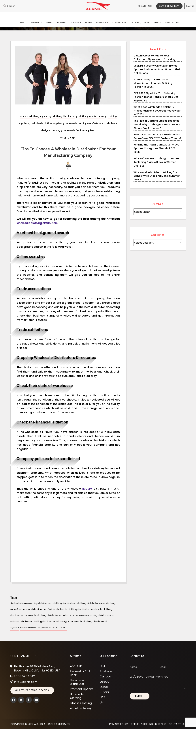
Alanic (38, 724)
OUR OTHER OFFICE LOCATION (32, 690)
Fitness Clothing (81, 703)
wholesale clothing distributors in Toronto (43, 627)
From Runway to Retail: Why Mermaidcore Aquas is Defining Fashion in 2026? (153, 83)
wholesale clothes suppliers (47, 123)
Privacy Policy (118, 724)
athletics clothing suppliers (34, 116)
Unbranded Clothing (77, 696)
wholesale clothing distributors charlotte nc (50, 615)
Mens (49, 22)
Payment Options (82, 689)
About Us (76, 666)
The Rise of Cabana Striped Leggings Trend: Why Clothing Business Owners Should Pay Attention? (157, 124)
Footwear (102, 22)
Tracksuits (35, 22)
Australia (106, 671)
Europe (104, 682)
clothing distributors (64, 116)
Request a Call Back (80, 673)
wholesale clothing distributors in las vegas (45, 621)
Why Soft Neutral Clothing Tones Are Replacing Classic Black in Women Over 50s (156, 162)
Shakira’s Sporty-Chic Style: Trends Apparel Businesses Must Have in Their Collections (157, 69)
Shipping (160, 724)
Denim (88, 22)
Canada (105, 676)
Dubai (104, 687)
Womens (61, 22)
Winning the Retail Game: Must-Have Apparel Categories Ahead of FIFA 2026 (156, 148)
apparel (87, 488)
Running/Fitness (140, 22)
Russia (104, 692)
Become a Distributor (77, 682)
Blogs (157, 22)
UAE (102, 697)
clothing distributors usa (91, 603)
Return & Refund (142, 724)
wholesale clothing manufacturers (84, 123)
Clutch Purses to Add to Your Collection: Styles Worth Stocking (154, 57)
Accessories (119, 22)
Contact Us (172, 22)
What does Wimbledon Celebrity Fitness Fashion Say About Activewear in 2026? (157, 110)
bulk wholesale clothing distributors (31, 603)
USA (102, 666)
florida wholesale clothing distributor (68, 609)
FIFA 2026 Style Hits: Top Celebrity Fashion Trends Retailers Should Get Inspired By (156, 96)
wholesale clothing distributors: (37, 223)
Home (22, 22)
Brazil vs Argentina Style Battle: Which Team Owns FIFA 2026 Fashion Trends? (157, 136)
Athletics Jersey (81, 708)
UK (101, 702)
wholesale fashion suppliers (79, 130)
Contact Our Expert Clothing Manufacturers (98, 15)
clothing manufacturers (91, 116)
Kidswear (76, 22)
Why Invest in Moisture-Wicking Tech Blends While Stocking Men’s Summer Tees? (157, 175)
